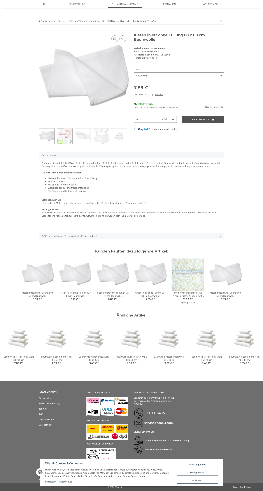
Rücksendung (46, 398)
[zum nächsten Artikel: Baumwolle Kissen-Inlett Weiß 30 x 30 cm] (221, 21)
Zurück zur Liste (48, 21)
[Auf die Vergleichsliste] (114, 38)
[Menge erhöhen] (173, 119)
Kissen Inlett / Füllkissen (157, 54)
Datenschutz (65, 481)
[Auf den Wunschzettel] (122, 38)
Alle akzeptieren (197, 464)
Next (255, 346)
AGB (41, 414)
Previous (7, 346)
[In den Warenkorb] (41, 31)
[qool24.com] (44, 4)
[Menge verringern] (137, 119)
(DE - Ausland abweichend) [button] (167, 107)
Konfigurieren (197, 472)
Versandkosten (46, 419)
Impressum (50, 481)
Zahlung (43, 408)
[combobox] (179, 75)
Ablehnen (197, 480)
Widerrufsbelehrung (49, 403)
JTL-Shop (247, 487)
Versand (159, 94)
